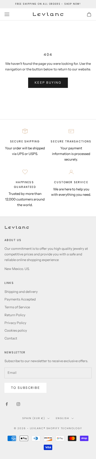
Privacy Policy (15, 323)
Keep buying (48, 82)
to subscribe (25, 388)
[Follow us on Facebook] (6, 404)
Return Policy (14, 315)
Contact (10, 338)
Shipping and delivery (21, 291)
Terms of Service (17, 307)
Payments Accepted (20, 299)
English (62, 418)
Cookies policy (15, 330)
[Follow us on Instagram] (18, 404)
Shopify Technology (64, 428)
